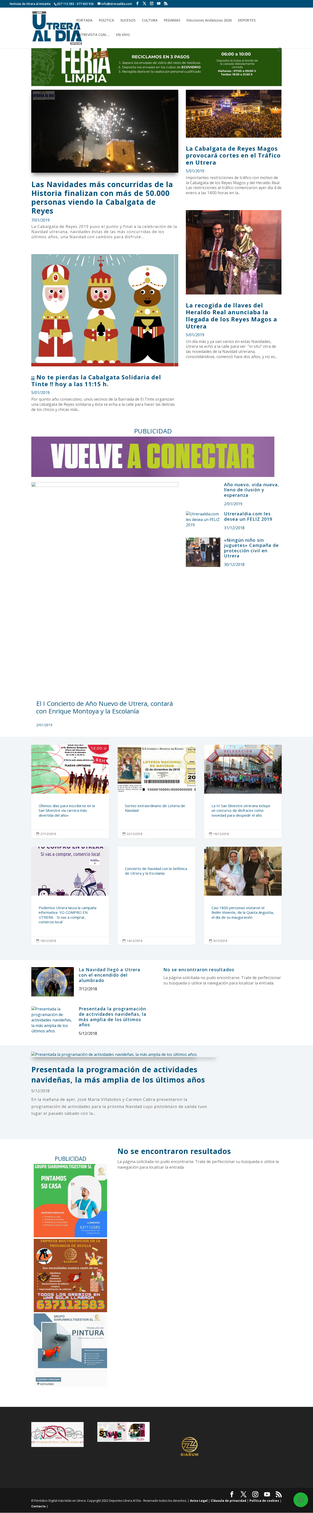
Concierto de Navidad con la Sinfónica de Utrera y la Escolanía (156, 896)
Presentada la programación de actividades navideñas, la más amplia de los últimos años (112, 1016)
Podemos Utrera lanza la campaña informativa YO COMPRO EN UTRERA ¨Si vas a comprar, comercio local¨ (70, 896)
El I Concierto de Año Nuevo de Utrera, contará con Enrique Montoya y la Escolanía (104, 707)
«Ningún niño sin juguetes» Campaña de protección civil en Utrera (251, 548)
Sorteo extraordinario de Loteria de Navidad (156, 791)
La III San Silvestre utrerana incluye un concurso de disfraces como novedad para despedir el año (243, 791)
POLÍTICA (106, 21)
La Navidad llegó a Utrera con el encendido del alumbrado (109, 975)
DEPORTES (247, 21)
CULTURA (149, 21)
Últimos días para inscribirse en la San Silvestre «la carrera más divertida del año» (70, 791)
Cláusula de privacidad (228, 1501)
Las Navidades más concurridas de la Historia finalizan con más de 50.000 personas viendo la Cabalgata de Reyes (102, 197)
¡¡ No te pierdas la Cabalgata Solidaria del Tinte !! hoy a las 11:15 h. (96, 380)
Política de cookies (264, 1501)
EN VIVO (123, 35)
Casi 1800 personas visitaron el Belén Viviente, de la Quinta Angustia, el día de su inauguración (243, 896)
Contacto (38, 1506)
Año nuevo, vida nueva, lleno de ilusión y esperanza (251, 490)
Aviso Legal (199, 1501)
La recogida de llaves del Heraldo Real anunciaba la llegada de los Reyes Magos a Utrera (231, 315)
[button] (300, 1499)
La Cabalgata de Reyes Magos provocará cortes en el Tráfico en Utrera (233, 155)
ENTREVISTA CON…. (93, 35)
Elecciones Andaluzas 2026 (209, 21)
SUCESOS (127, 21)
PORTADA (84, 21)
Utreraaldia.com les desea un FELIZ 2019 (248, 516)
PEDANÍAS (172, 21)
